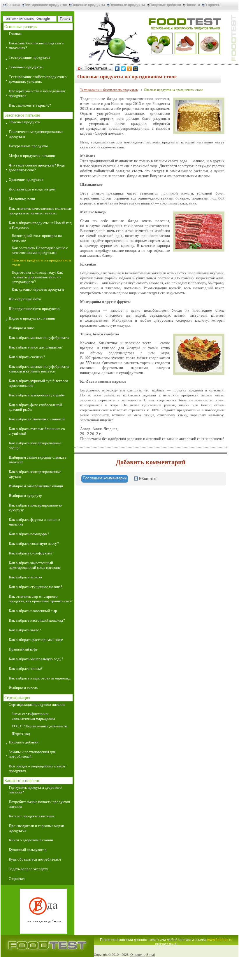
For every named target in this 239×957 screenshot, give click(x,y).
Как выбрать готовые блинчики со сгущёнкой (37, 431)
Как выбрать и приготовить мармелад (40, 678)
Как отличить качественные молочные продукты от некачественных (40, 210)
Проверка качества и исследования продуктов (37, 93)
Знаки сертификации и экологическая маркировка (33, 716)
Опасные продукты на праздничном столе (41, 262)
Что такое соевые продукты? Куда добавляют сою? (37, 167)
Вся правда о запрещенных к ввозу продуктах (37, 768)
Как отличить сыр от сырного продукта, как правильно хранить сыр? (41, 598)
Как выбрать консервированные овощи (35, 445)
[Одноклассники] (129, 68)
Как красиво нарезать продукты (38, 289)
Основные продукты (127, 5)
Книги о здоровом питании (31, 840)
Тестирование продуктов (45, 5)
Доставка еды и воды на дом (32, 189)
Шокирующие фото (25, 299)
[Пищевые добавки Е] (37, 912)
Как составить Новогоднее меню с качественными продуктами (40, 250)
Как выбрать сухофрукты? (30, 553)
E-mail (150, 954)
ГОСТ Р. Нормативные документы (40, 726)
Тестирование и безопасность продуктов (109, 89)
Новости (192, 5)
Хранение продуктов (26, 179)
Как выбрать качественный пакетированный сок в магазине (35, 565)
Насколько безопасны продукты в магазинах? (36, 45)
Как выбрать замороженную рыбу (37, 395)
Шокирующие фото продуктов (34, 308)
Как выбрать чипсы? (26, 668)
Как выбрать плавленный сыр (33, 610)
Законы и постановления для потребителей (32, 754)
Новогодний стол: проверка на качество (37, 237)
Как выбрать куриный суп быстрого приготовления (38, 383)
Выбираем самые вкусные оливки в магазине (37, 459)
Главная (13, 5)
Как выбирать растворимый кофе (36, 639)
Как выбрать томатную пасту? (34, 543)
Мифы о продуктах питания (32, 155)
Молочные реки (22, 199)
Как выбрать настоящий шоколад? (37, 620)
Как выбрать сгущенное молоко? (35, 587)
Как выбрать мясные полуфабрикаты (39, 337)
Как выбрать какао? (25, 630)
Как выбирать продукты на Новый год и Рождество (40, 225)
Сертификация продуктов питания (37, 704)
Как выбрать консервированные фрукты (35, 473)
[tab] (104, 479)
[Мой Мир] (136, 68)
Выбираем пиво (22, 328)
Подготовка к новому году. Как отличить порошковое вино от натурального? (37, 277)
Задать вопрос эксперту (28, 869)
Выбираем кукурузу (25, 495)
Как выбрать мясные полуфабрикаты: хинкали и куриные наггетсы (40, 368)
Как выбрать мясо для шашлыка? (36, 347)
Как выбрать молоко (25, 577)
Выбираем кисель (23, 688)
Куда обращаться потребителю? (35, 859)
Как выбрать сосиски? (27, 357)
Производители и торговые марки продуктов (36, 828)
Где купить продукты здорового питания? (35, 789)
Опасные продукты (88, 5)
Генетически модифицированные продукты (36, 133)
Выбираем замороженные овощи (36, 486)
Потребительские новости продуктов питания (39, 804)
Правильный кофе (23, 649)
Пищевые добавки (165, 5)
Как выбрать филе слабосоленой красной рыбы (35, 407)
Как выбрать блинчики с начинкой (37, 419)
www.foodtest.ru (219, 940)
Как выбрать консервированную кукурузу (35, 507)
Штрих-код (21, 733)
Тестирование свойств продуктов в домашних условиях (37, 79)
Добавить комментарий (151, 462)
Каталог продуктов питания (32, 816)
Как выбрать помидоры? (29, 534)
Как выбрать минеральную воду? (36, 659)
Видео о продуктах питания (32, 318)
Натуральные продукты (28, 146)
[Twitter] (123, 68)
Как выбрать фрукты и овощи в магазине (34, 521)
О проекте (213, 5)
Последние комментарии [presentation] (104, 478)
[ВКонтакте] (117, 68)
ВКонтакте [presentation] (147, 478)
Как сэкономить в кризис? (30, 105)
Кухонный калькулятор (28, 849)
